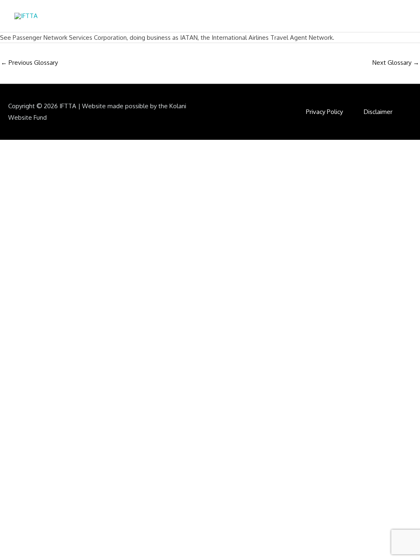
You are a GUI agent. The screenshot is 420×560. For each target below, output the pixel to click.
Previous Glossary (29, 62)
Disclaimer (378, 112)
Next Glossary (395, 62)
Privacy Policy (324, 112)
